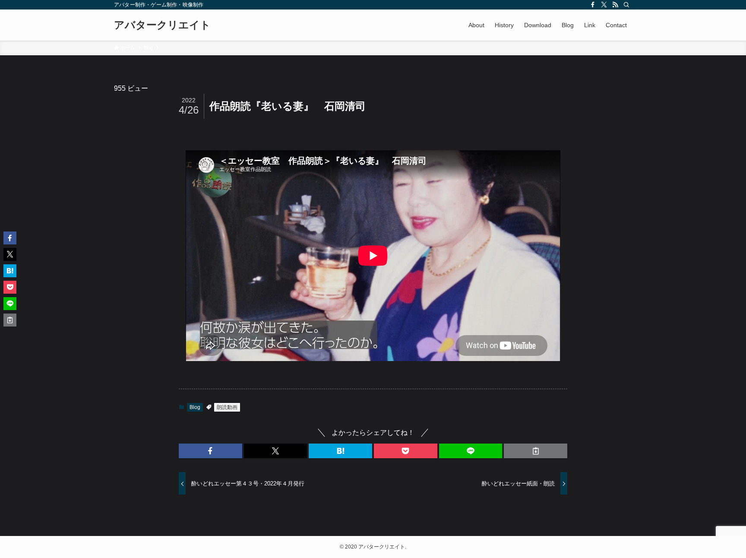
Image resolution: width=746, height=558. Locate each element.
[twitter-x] (604, 5)
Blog (195, 407)
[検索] (626, 5)
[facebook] (592, 5)
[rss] (615, 5)
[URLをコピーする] (535, 451)
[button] (210, 451)
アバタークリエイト (162, 25)
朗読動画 (227, 407)
